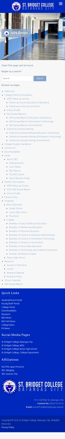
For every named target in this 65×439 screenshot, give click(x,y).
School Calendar (13, 280)
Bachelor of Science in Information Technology (31, 239)
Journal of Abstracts (17, 265)
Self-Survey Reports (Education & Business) (30, 118)
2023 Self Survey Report (18, 189)
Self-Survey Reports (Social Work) (25, 125)
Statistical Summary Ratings (20, 129)
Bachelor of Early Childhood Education (28, 224)
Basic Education (14, 205)
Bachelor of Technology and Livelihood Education (33, 250)
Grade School (15, 208)
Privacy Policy (11, 197)
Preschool (14, 216)
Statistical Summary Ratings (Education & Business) (34, 133)
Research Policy (14, 277)
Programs (9, 201)
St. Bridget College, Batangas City (17, 342)
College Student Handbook (18, 144)
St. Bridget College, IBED (13, 345)
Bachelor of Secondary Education (25, 246)
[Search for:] (18, 78)
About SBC (12, 159)
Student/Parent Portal (12, 300)
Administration (16, 163)
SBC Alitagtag (8, 370)
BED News (6, 317)
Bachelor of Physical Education (24, 231)
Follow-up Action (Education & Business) (29, 102)
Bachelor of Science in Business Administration (32, 235)
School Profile (13, 110)
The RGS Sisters (16, 174)
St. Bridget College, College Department (20, 352)
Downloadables (12, 152)
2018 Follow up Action (18, 186)
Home (7, 155)
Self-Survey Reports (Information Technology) (31, 121)
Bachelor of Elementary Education (25, 227)
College (10, 220)
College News (8, 325)
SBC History (15, 171)
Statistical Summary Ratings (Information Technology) (35, 137)
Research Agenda (15, 273)
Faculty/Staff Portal (10, 303)
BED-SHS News (8, 321)
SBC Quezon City (10, 374)
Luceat (10, 269)
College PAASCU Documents (18, 95)
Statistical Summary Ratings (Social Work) (29, 140)
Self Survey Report (14, 284)
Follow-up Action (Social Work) (24, 106)
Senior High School (16, 258)
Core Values (15, 167)
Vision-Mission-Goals (19, 178)
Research (9, 261)
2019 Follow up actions (18, 99)
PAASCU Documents (14, 182)
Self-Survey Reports (16, 114)
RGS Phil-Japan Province (13, 367)
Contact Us (10, 148)
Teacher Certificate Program (22, 254)
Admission (10, 91)
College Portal (8, 307)
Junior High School (18, 212)
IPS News (6, 328)
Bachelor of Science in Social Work (26, 242)
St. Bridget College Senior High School (19, 349)
